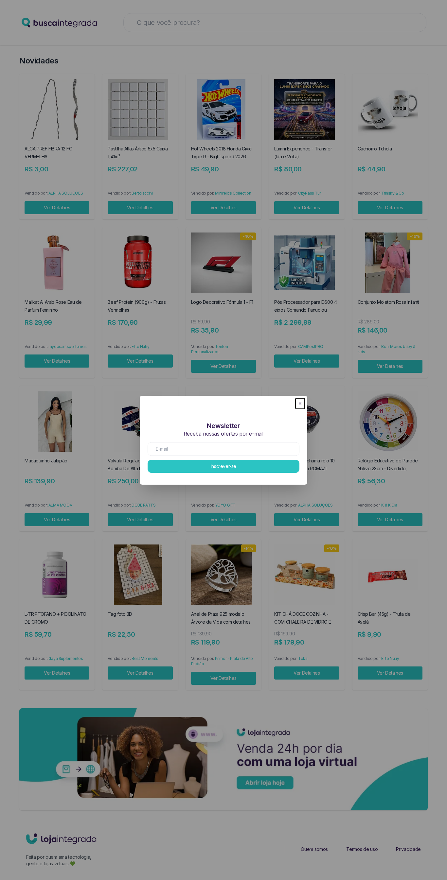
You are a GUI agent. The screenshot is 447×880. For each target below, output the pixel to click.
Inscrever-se (223, 466)
